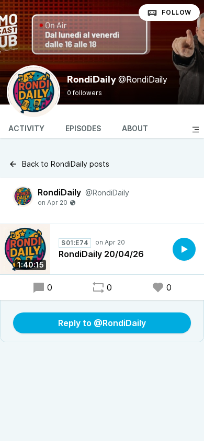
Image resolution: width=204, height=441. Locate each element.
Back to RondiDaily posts (65, 163)
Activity (26, 128)
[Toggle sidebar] (195, 129)
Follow (176, 12)
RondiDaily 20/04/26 (101, 254)
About (135, 128)
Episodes (83, 128)
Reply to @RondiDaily (102, 323)
